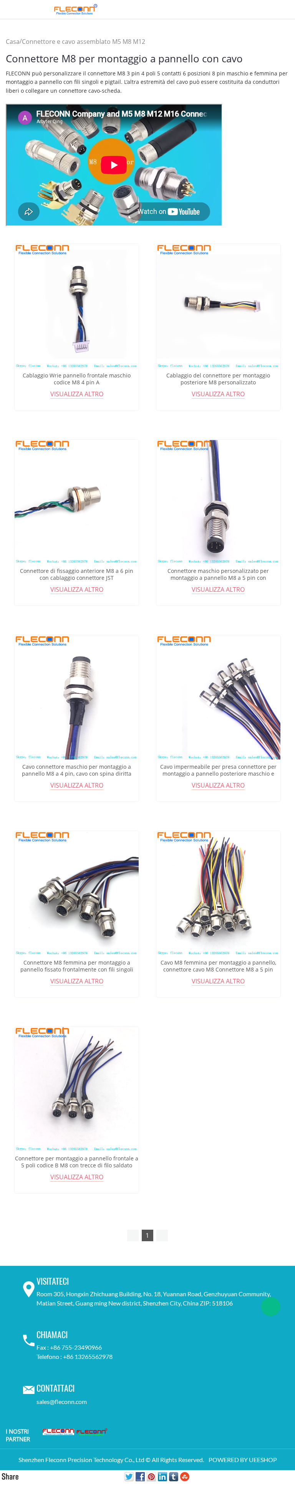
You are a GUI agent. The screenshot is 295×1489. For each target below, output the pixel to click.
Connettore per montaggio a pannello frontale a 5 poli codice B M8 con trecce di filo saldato (76, 1162)
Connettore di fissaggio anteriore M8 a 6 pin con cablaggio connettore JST (76, 574)
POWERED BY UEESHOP (243, 1459)
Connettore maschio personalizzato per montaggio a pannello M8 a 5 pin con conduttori (218, 578)
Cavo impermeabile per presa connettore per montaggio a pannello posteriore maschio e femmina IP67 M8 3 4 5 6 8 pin (218, 773)
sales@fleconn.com (61, 1401)
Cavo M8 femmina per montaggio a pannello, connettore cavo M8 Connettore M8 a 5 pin (218, 966)
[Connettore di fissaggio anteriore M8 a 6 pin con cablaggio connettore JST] (77, 502)
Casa (13, 41)
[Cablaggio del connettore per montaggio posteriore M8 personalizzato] (218, 306)
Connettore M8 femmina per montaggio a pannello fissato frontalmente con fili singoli (76, 966)
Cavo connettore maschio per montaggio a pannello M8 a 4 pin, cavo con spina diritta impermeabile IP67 (76, 773)
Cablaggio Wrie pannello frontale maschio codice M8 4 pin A (77, 379)
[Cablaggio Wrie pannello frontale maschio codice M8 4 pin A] (77, 306)
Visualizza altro (76, 394)
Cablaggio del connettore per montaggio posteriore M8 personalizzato (218, 379)
